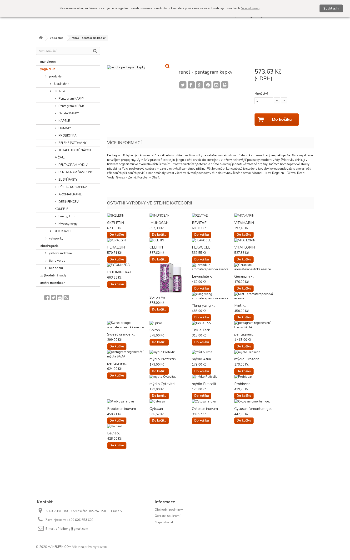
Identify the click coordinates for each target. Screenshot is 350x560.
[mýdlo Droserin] (255, 352)
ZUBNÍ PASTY (67, 180)
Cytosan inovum (205, 408)
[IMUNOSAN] (171, 216)
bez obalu (55, 268)
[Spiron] (171, 323)
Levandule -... (202, 276)
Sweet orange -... (121, 334)
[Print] (225, 84)
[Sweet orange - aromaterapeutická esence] (128, 325)
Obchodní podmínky (169, 510)
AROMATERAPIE (70, 194)
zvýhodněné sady (53, 275)
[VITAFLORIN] (255, 240)
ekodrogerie (49, 246)
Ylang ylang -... (203, 305)
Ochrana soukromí (167, 516)
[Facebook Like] (191, 85)
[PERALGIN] (128, 240)
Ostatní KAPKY (68, 113)
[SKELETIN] (128, 216)
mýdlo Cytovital (162, 384)
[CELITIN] (171, 240)
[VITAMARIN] (255, 216)
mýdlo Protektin (163, 359)
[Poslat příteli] (217, 84)
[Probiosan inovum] (128, 401)
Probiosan (242, 384)
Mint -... (240, 305)
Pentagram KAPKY (71, 99)
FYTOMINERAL (119, 272)
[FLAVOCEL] (213, 240)
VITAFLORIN (244, 247)
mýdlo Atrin (201, 359)
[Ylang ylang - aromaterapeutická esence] (213, 296)
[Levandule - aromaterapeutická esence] (213, 267)
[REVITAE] (213, 216)
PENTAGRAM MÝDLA (73, 165)
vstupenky (55, 238)
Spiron (155, 330)
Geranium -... (244, 276)
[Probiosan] (255, 377)
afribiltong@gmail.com (72, 529)
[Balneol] (128, 426)
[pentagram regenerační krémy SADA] (255, 325)
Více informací (250, 8)
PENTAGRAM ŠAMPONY (75, 172)
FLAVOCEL (201, 247)
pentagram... (244, 334)
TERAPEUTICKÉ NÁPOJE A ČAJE (73, 154)
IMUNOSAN (159, 222)
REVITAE (199, 222)
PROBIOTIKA (67, 135)
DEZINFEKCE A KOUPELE (67, 205)
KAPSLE (64, 121)
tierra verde (56, 261)
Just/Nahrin (61, 84)
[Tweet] (183, 85)
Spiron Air (157, 297)
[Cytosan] (171, 401)
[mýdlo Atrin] (213, 352)
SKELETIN (115, 222)
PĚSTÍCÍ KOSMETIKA (72, 187)
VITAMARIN (244, 222)
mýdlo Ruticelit (204, 384)
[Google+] (199, 85)
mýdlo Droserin (246, 359)
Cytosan (156, 408)
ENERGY (59, 91)
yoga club (47, 69)
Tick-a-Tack (201, 330)
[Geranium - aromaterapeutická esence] (255, 267)
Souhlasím (331, 8)
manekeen (48, 62)
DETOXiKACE (62, 231)
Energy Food (67, 216)
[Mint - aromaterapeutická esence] (255, 296)
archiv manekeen (52, 283)
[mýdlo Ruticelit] (213, 377)
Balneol (113, 433)
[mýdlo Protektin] (171, 352)
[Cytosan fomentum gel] (255, 401)
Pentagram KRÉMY (71, 106)
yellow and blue (60, 253)
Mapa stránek (164, 522)
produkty (55, 76)
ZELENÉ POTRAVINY (72, 143)
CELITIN (156, 247)
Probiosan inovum (121, 408)
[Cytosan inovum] (213, 401)
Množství (261, 94)
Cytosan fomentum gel (253, 408)
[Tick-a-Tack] (213, 323)
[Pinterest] (208, 85)
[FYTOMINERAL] (128, 265)
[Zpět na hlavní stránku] (40, 38)
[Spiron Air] (171, 278)
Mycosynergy (68, 224)
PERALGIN (116, 247)
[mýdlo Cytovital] (171, 377)
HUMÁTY (64, 128)
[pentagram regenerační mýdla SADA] (128, 354)
